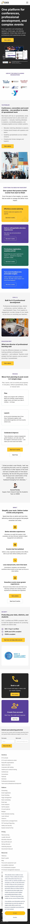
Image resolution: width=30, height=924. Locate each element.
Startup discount (6, 844)
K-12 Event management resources (11, 869)
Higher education (6, 765)
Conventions (5, 774)
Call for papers (5, 806)
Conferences (5, 771)
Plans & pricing (5, 835)
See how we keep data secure (13, 640)
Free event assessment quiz (9, 862)
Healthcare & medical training (9, 769)
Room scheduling (6, 800)
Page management (6, 797)
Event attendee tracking (8, 814)
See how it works (10, 217)
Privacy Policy (5, 921)
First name (4, 738)
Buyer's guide (5, 858)
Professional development (8, 781)
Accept (15, 913)
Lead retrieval (5, 816)
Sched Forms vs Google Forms (9, 820)
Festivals (4, 776)
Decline (15, 917)
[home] (5, 2)
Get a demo (7, 40)
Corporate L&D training (8, 767)
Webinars (4, 855)
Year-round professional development (11, 783)
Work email (18, 738)
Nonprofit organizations (8, 762)
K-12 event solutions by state (9, 760)
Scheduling (4, 790)
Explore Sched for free (7, 827)
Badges (4, 811)
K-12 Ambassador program (9, 867)
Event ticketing (5, 795)
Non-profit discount (7, 841)
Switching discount (6, 846)
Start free (15, 455)
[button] (26, 2)
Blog (3, 860)
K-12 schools (5, 758)
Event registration (6, 792)
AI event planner (6, 809)
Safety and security (7, 825)
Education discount (7, 839)
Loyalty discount (6, 837)
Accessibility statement (8, 865)
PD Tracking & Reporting (8, 823)
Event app (4, 802)
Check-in (4, 818)
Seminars (4, 779)
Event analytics (5, 804)
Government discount (7, 848)
